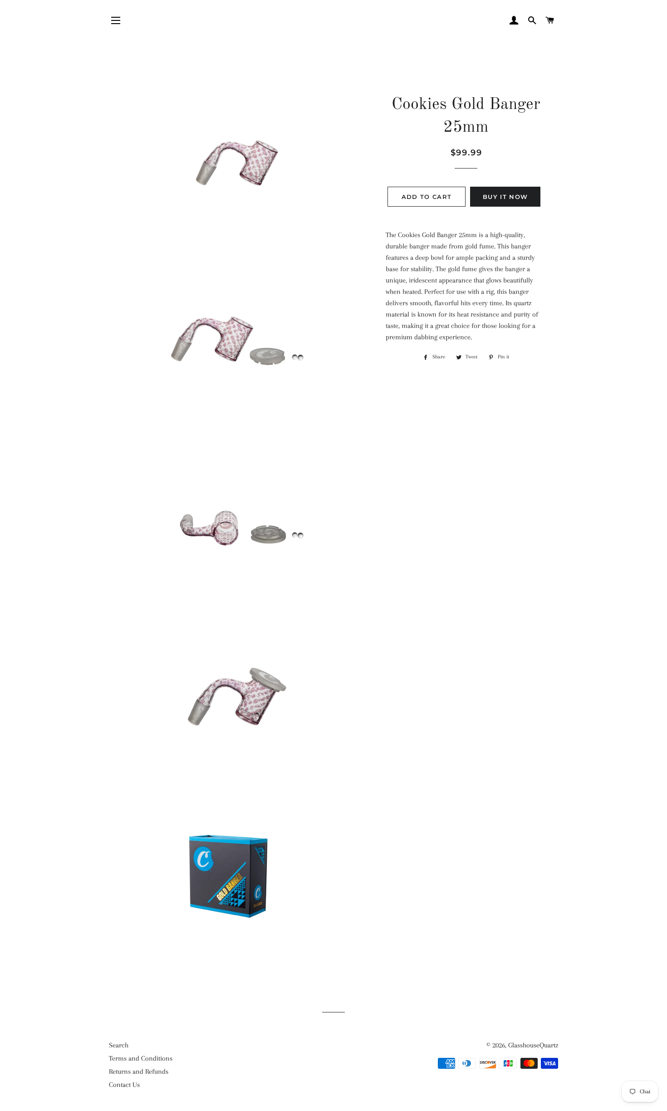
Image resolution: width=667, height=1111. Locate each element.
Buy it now (505, 196)
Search (118, 1045)
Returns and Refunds (138, 1071)
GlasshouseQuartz (533, 1045)
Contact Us (124, 1085)
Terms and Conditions (140, 1058)
